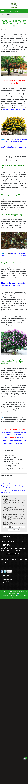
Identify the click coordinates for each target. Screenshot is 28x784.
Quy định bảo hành (6, 582)
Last (18, 529)
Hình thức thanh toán (7, 579)
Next (14, 529)
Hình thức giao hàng (6, 584)
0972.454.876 (15, 11)
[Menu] (2, 11)
